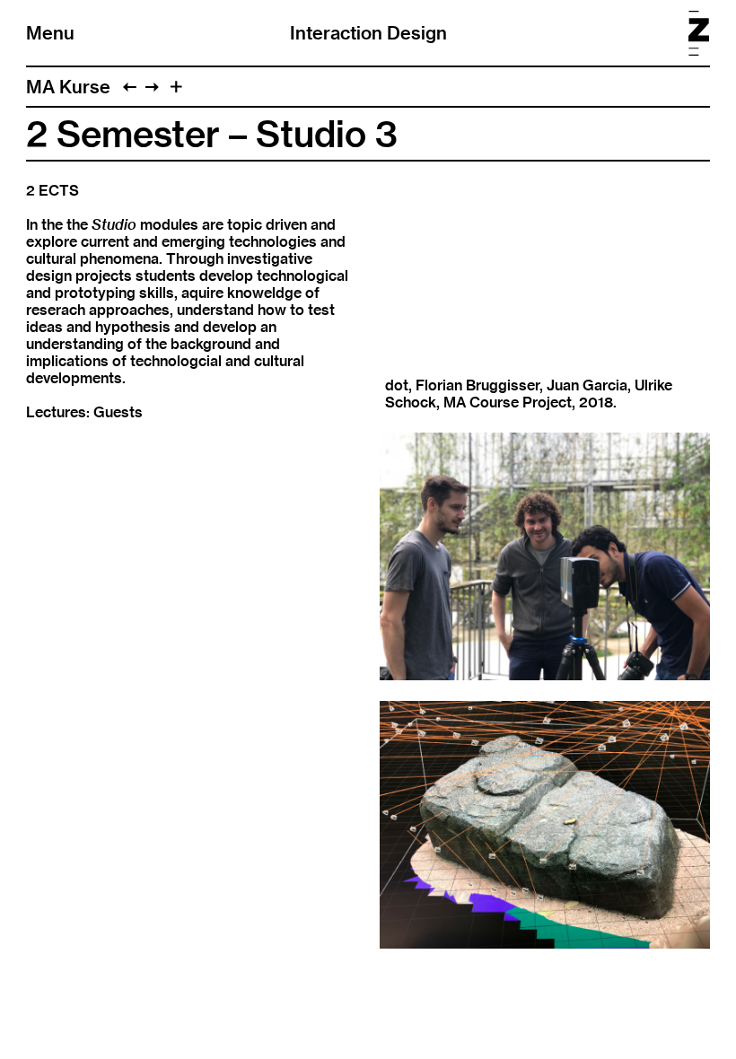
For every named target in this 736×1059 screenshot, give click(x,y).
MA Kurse (68, 86)
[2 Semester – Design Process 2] (129, 86)
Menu (50, 33)
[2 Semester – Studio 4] (152, 86)
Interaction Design (368, 33)
